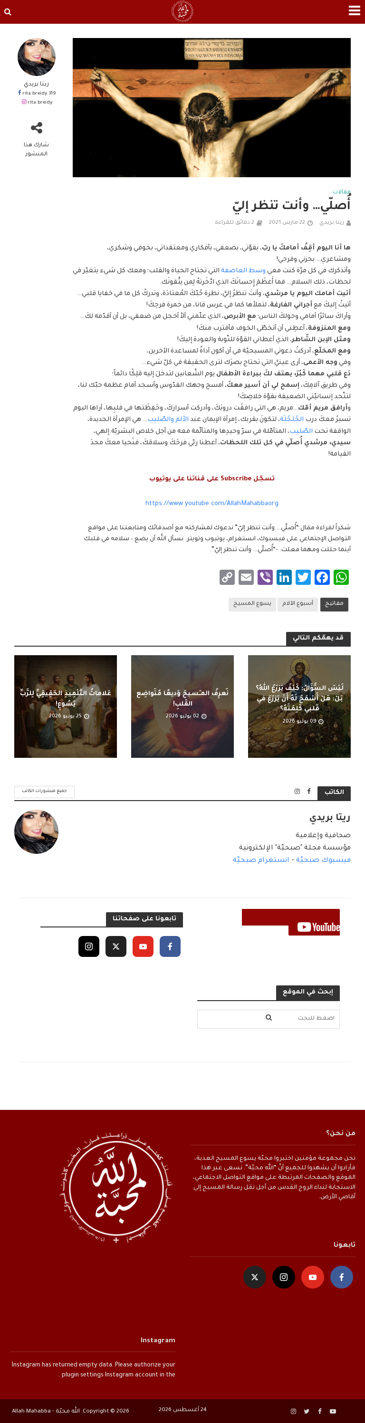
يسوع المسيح (252, 604)
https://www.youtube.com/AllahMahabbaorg (212, 503)
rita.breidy (40, 102)
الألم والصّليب (168, 419)
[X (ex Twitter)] (116, 946)
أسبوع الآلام (297, 604)
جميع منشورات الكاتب (44, 791)
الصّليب (301, 431)
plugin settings (82, 1375)
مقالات (342, 193)
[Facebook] (170, 946)
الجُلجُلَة (292, 419)
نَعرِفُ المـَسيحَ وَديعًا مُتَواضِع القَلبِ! (182, 698)
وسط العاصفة (243, 271)
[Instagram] (88, 946)
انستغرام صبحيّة (261, 861)
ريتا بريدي (36, 84)
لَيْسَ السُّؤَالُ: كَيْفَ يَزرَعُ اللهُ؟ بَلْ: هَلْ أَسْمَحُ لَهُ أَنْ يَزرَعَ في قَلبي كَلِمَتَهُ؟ (300, 699)
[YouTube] (143, 946)
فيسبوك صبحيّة (323, 861)
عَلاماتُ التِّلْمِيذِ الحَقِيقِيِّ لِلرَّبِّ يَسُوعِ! (65, 698)
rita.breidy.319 (39, 93)
